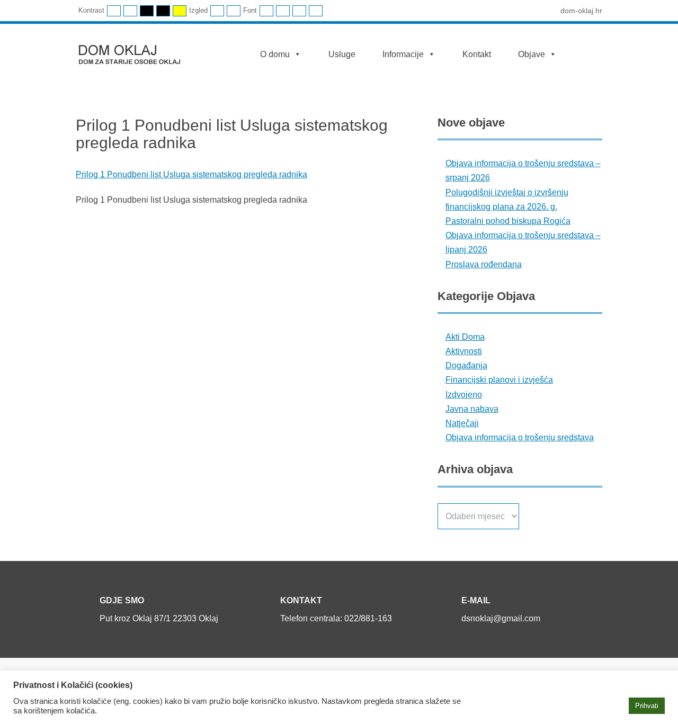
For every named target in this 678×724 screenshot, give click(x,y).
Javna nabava (471, 408)
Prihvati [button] (646, 706)
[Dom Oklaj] (136, 52)
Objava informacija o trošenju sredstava (519, 437)
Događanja (466, 365)
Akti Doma (465, 336)
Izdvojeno (463, 394)
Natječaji (462, 423)
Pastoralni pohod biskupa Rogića (507, 220)
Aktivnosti (463, 351)
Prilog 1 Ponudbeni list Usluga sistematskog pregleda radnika (191, 174)
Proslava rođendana (483, 264)
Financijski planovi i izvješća (499, 379)
